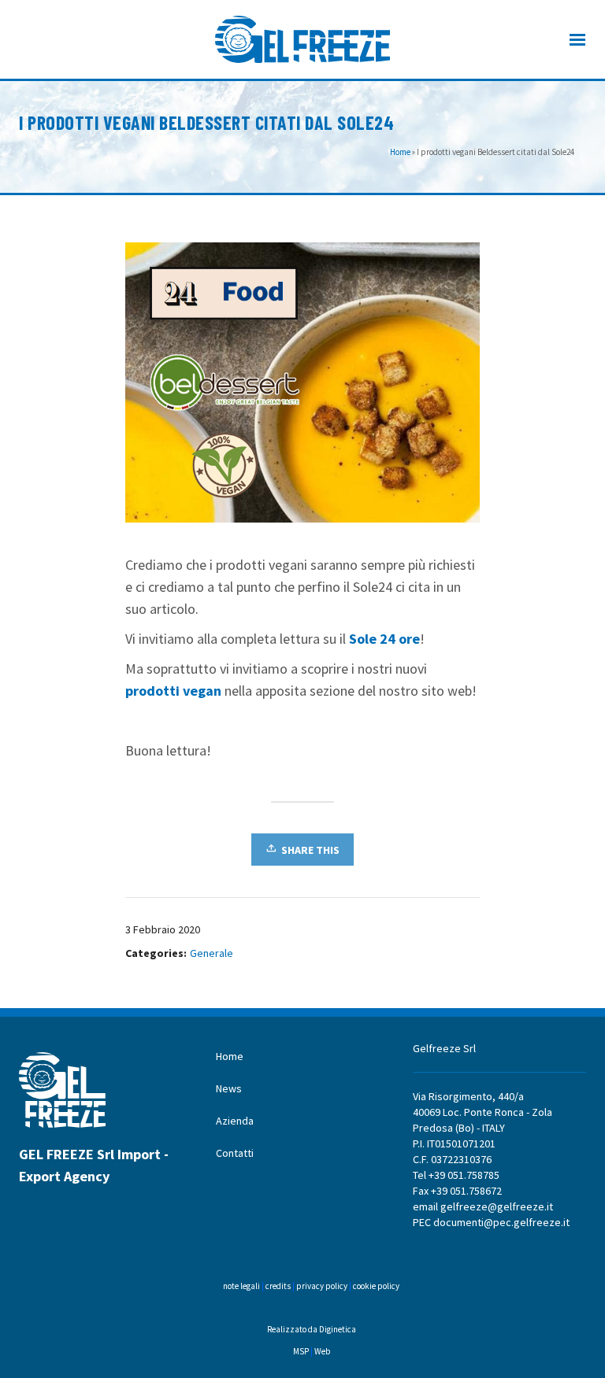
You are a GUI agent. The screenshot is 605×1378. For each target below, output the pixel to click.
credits (278, 1285)
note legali (241, 1285)
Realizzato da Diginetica (311, 1329)
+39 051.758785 (464, 1175)
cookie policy (375, 1285)
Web (322, 1351)
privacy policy (321, 1285)
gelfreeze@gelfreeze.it (496, 1206)
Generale (211, 953)
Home (400, 151)
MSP (301, 1351)
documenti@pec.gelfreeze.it (501, 1222)
